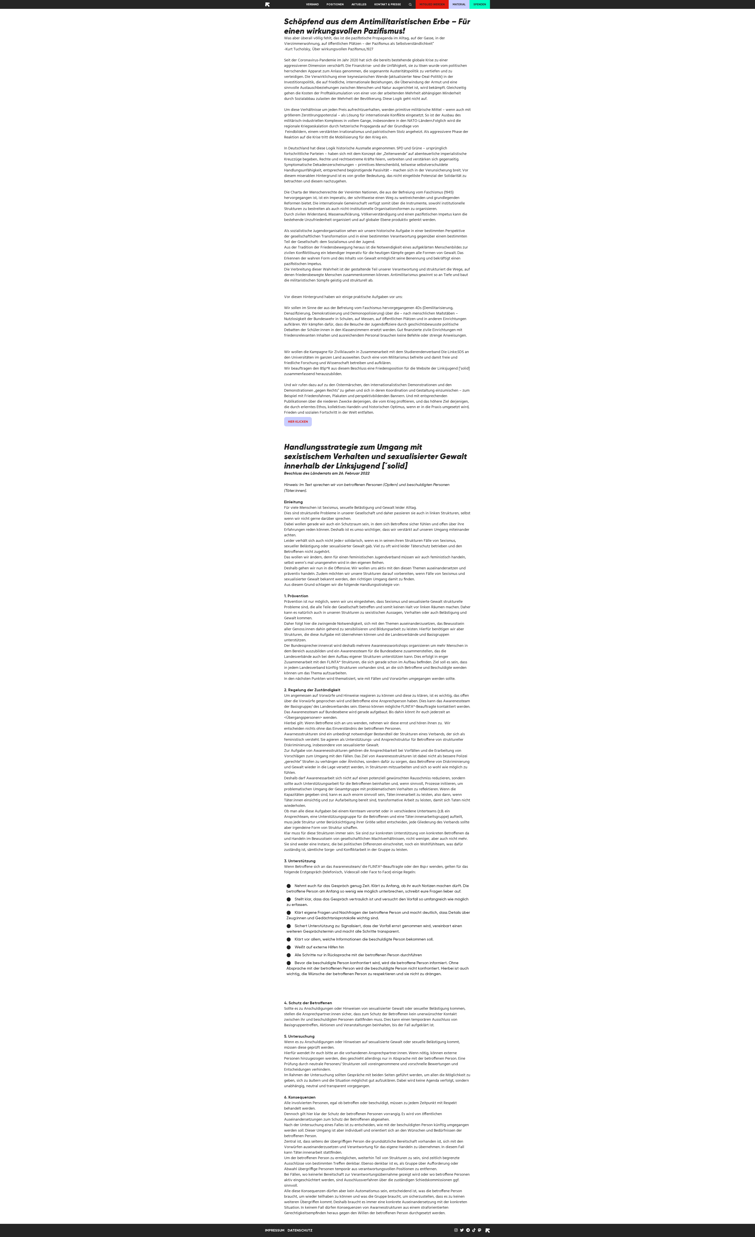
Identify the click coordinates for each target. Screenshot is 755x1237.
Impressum (275, 1230)
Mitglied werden (432, 4)
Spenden (479, 4)
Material (459, 4)
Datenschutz (300, 1230)
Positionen (335, 4)
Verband (312, 4)
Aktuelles (359, 4)
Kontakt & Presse (387, 4)
